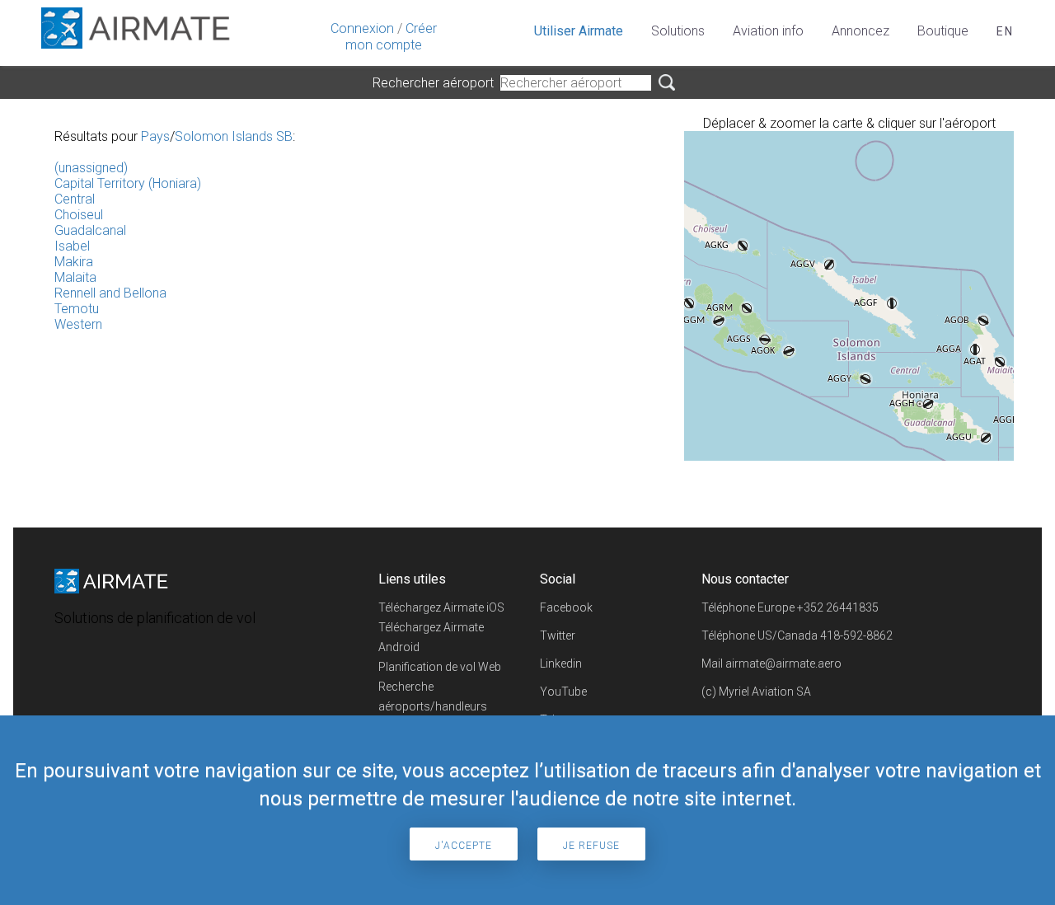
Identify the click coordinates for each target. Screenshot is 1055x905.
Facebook (566, 607)
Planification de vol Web (439, 666)
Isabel (72, 246)
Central (74, 199)
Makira (73, 262)
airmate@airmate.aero (783, 663)
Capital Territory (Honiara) (127, 183)
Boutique (942, 31)
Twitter (557, 635)
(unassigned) (91, 168)
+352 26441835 (838, 607)
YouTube (563, 691)
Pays (155, 136)
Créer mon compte (391, 37)
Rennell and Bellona (110, 293)
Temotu (76, 309)
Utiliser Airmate (578, 31)
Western (78, 324)
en (1005, 31)
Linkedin (561, 663)
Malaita (75, 277)
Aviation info (768, 31)
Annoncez (860, 31)
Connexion (362, 28)
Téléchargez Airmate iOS (441, 607)
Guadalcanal (90, 230)
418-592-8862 (856, 635)
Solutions (678, 31)
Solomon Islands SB (234, 136)
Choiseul (78, 215)
